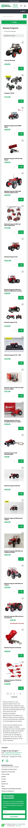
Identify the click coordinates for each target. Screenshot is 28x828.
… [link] (17, 694)
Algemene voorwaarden (8, 772)
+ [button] (19, 68)
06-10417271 (15, 7)
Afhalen (3, 781)
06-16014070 (17, 755)
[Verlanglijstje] (21, 5)
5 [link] (20, 694)
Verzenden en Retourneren (9, 769)
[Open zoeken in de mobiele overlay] (14, 16)
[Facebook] (2, 761)
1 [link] (7, 694)
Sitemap (18, 825)
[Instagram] (7, 761)
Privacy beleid (5, 774)
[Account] (25, 5)
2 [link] (10, 694)
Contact (3, 779)
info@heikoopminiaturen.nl (13, 753)
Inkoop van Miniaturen (7, 791)
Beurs (3, 786)
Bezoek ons (4, 784)
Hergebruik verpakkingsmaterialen (11, 788)
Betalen (3, 776)
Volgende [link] (14, 697)
